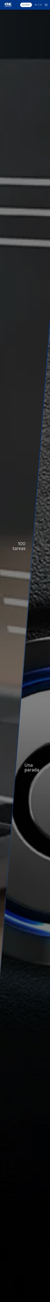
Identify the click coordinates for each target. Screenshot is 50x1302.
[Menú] (46, 4)
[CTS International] (8, 4)
